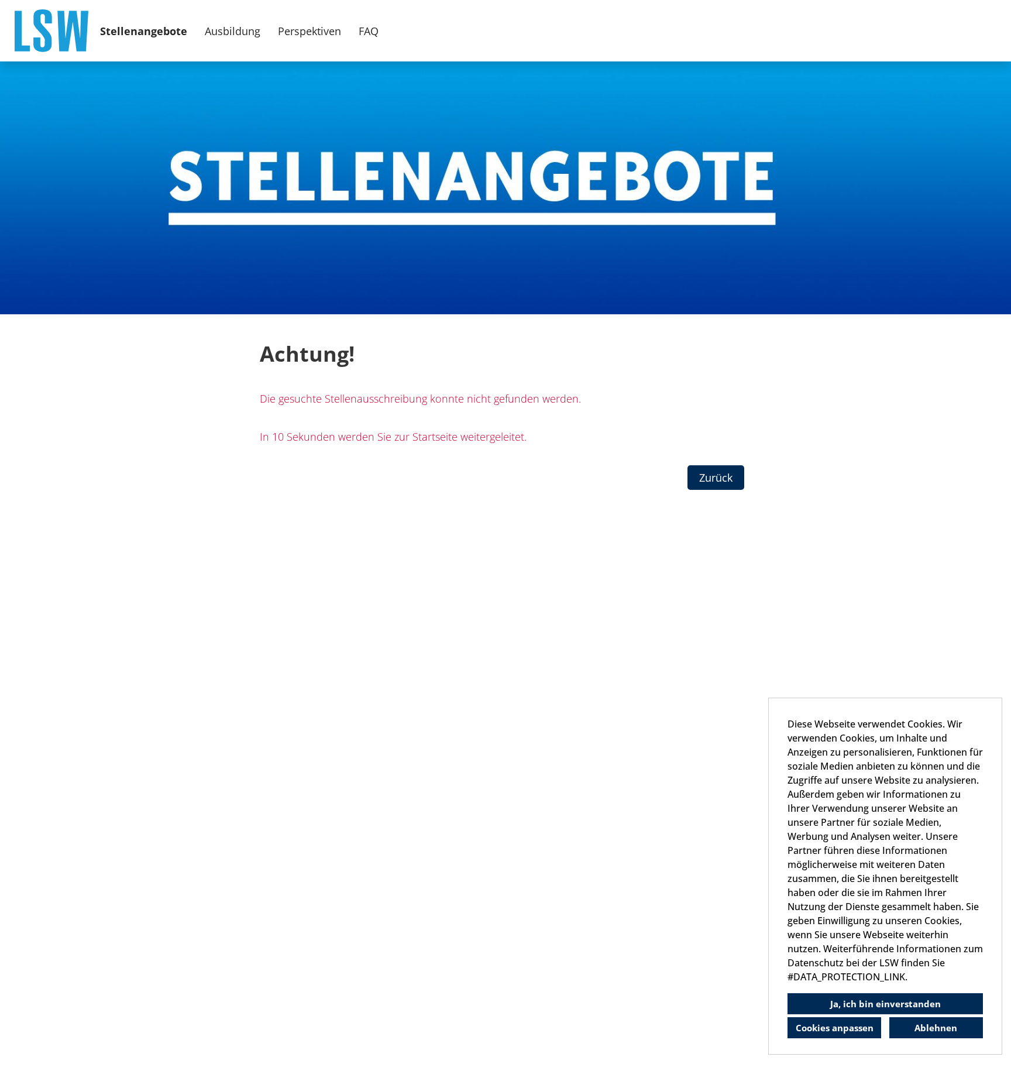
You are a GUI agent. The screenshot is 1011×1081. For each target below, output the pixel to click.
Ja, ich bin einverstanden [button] (885, 1004)
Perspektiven (309, 31)
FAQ (369, 31)
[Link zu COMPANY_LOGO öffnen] (51, 30)
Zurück (716, 478)
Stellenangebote (143, 31)
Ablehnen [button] (935, 1028)
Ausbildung (232, 31)
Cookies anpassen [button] (835, 1028)
